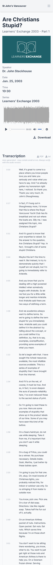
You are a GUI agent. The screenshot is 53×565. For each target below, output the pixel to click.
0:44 (8, 257)
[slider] (17, 129)
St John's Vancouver (14, 5)
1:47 (8, 405)
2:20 (8, 472)
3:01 (8, 543)
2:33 (8, 499)
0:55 (8, 281)
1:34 (8, 381)
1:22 (8, 355)
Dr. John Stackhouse (17, 71)
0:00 (8, 170)
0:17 (8, 203)
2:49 (8, 520)
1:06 (8, 311)
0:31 (8, 233)
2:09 (8, 452)
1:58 (8, 432)
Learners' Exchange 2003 (20, 101)
